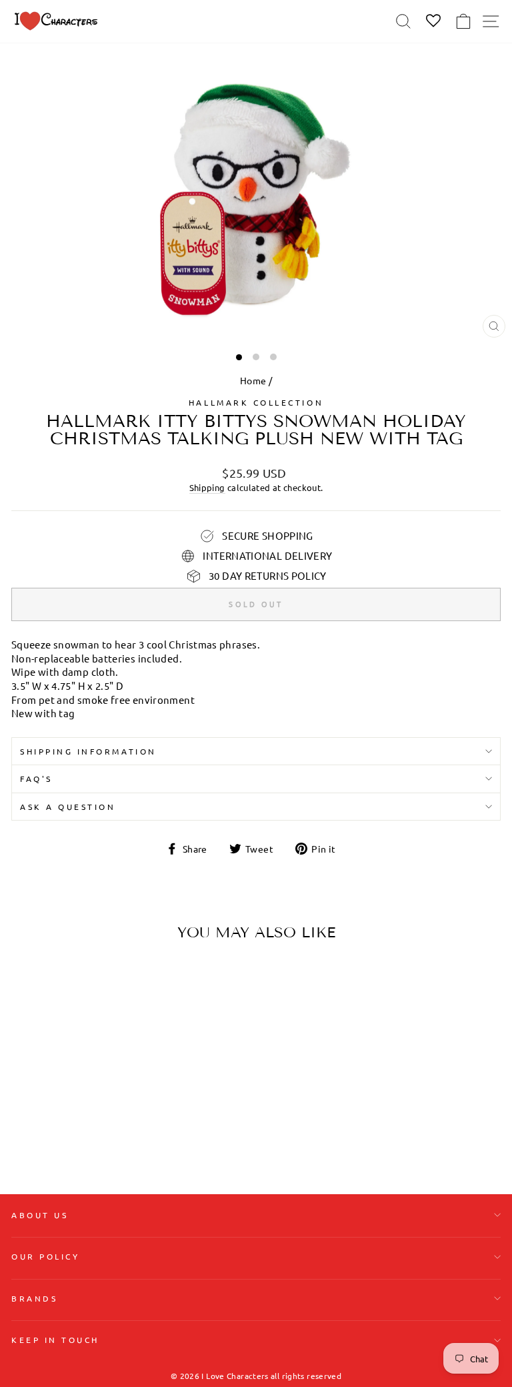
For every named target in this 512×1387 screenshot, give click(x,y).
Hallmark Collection (256, 402)
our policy (45, 1256)
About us (39, 1215)
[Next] (185, 1035)
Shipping (207, 487)
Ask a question (67, 806)
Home (253, 380)
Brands (34, 1298)
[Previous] (27, 1035)
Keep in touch (55, 1339)
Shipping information (88, 751)
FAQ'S (36, 778)
